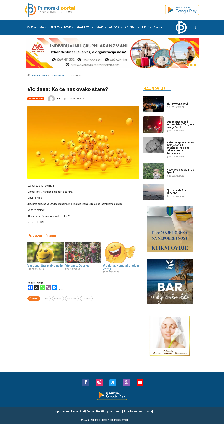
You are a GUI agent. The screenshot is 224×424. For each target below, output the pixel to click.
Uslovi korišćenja (82, 411)
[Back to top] (217, 415)
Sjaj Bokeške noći (177, 103)
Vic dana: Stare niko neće (45, 265)
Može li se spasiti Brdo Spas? (180, 171)
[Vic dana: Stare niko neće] (45, 252)
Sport (100, 27)
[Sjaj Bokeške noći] (153, 104)
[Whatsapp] (42, 287)
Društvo (171, 119)
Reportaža (55, 27)
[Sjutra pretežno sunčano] (153, 192)
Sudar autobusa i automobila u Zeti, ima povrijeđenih (180, 124)
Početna (31, 27)
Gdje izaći (131, 27)
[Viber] (48, 287)
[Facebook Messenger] (54, 287)
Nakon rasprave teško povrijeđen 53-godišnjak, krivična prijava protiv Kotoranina (180, 147)
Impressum (61, 411)
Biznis (67, 27)
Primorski (71, 298)
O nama (158, 27)
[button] (194, 27)
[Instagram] (99, 382)
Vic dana (86, 298)
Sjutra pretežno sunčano (176, 191)
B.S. (58, 98)
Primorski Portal (98, 419)
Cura (46, 298)
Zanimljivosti (58, 75)
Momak (58, 298)
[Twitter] (112, 382)
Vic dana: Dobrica (77, 265)
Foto (169, 100)
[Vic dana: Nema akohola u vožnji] (121, 252)
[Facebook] (30, 287)
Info (41, 27)
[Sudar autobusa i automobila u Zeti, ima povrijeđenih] (153, 124)
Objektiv (114, 27)
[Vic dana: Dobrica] (83, 252)
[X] (36, 287)
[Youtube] (140, 382)
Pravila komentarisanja (139, 411)
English (146, 27)
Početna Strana (39, 75)
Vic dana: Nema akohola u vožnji (121, 267)
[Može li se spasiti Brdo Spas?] (153, 171)
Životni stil (84, 27)
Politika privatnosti (108, 411)
